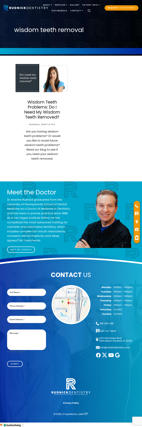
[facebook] (98, 356)
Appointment (121, 7)
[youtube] (111, 356)
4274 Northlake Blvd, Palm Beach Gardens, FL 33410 (115, 339)
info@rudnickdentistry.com (115, 347)
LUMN (81, 414)
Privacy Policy (71, 403)
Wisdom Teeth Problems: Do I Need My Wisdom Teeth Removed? (42, 109)
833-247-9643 (108, 331)
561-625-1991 (107, 323)
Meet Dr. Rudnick (21, 249)
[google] (117, 356)
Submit (14, 364)
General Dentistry (42, 124)
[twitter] (104, 356)
